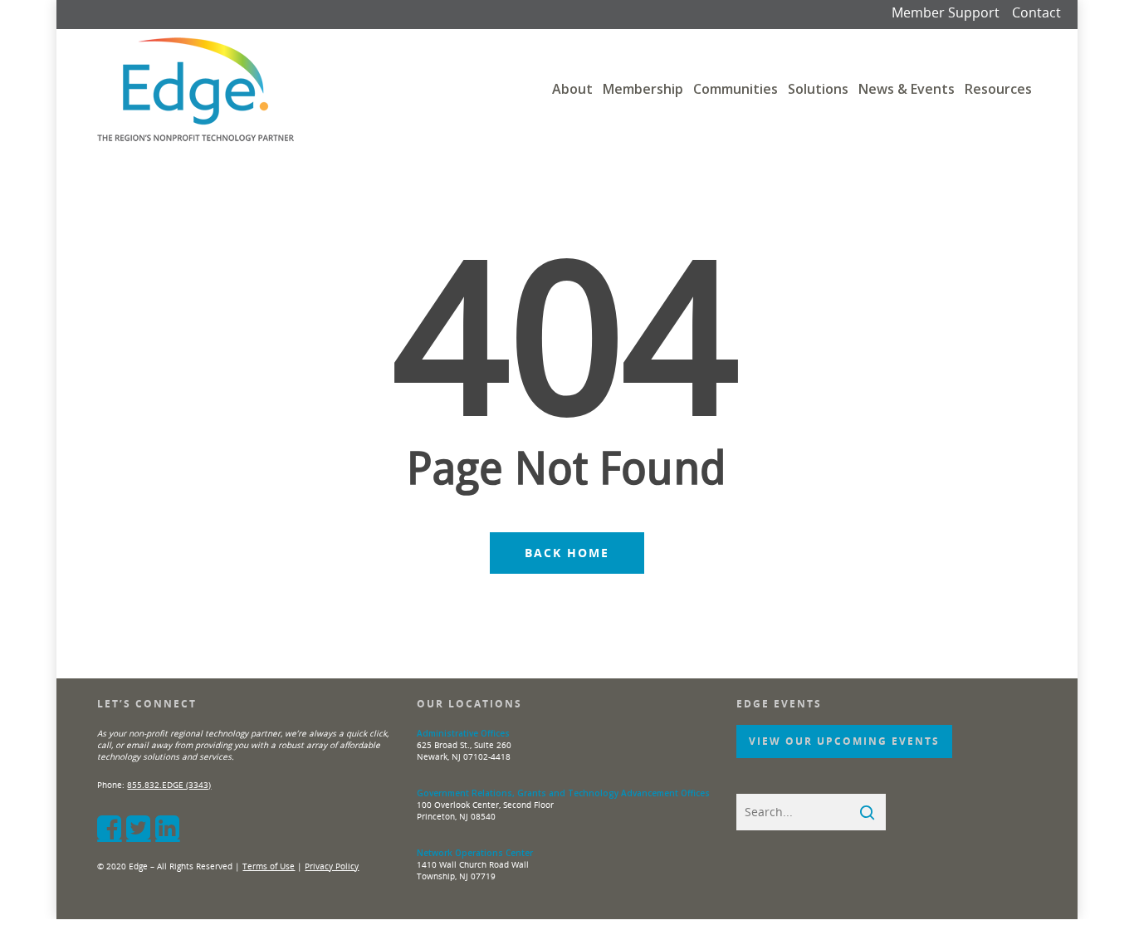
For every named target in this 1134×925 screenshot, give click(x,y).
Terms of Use (268, 866)
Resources (998, 89)
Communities (735, 89)
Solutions (818, 89)
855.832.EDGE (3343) (169, 784)
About (572, 89)
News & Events (906, 89)
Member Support (946, 12)
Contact (1036, 12)
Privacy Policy (332, 866)
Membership (643, 89)
